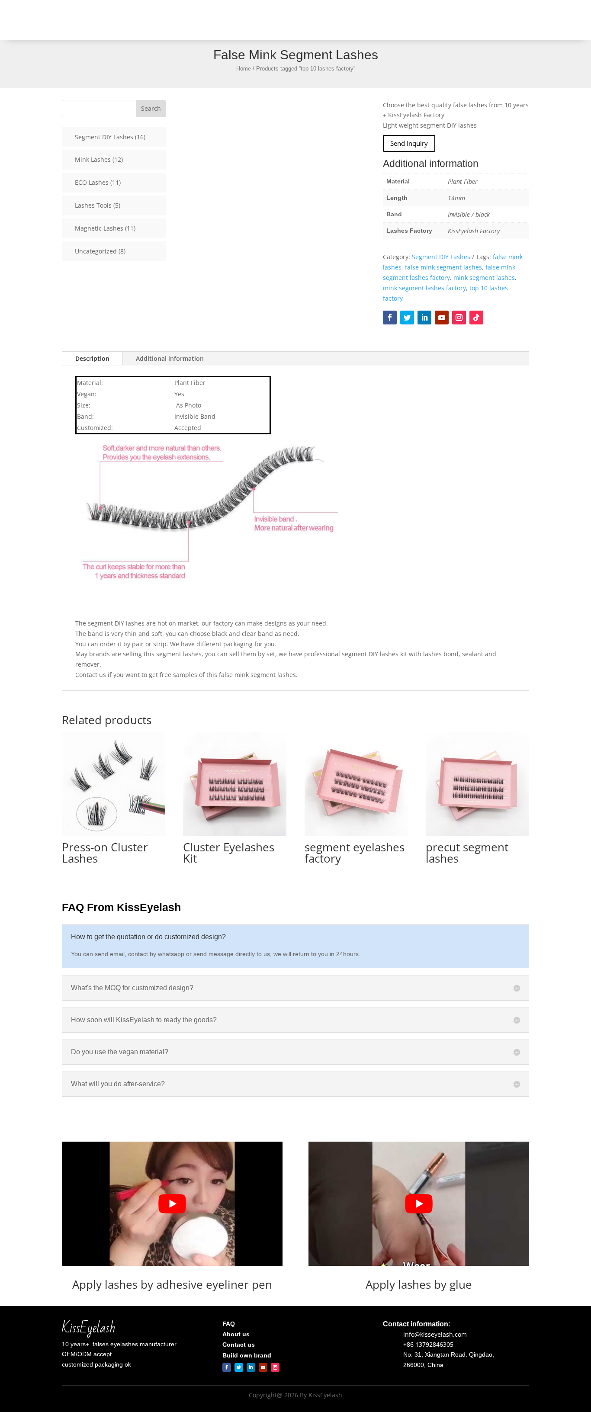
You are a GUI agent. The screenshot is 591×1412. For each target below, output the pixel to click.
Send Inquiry (409, 143)
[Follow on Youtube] (442, 317)
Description (92, 358)
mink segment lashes (484, 277)
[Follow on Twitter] (407, 317)
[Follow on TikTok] (476, 317)
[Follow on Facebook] (390, 317)
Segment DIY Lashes (441, 257)
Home (262, 19)
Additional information (170, 358)
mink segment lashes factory (424, 288)
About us (439, 19)
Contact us (476, 19)
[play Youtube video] (172, 1204)
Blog (506, 19)
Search (151, 108)
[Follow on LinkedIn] (424, 317)
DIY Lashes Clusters (390, 19)
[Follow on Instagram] (459, 317)
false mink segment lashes (443, 267)
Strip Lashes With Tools (312, 19)
